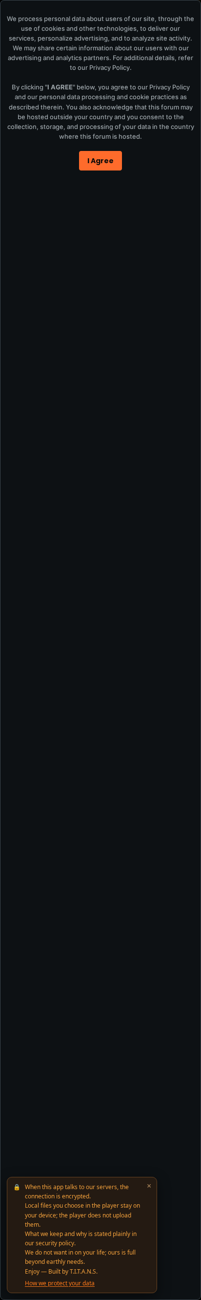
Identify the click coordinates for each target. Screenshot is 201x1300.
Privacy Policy (109, 67)
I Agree (100, 161)
